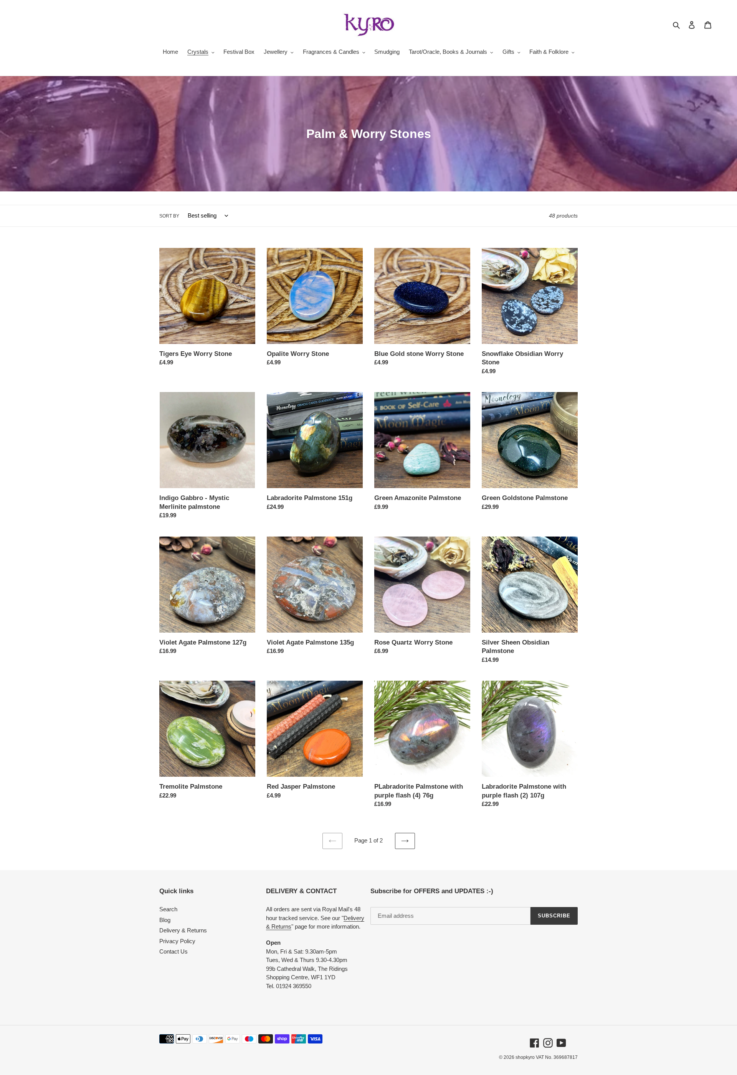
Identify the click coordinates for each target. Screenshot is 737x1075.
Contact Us (173, 951)
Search (168, 909)
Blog (164, 920)
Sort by (169, 216)
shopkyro (525, 1057)
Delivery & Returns (183, 930)
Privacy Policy (177, 941)
